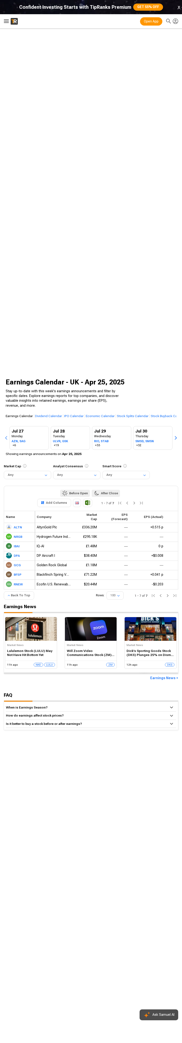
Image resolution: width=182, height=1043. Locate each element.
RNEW (18, 584)
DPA (17, 556)
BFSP (17, 575)
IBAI (17, 546)
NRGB (18, 537)
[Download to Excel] (87, 503)
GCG (17, 565)
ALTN (18, 527)
